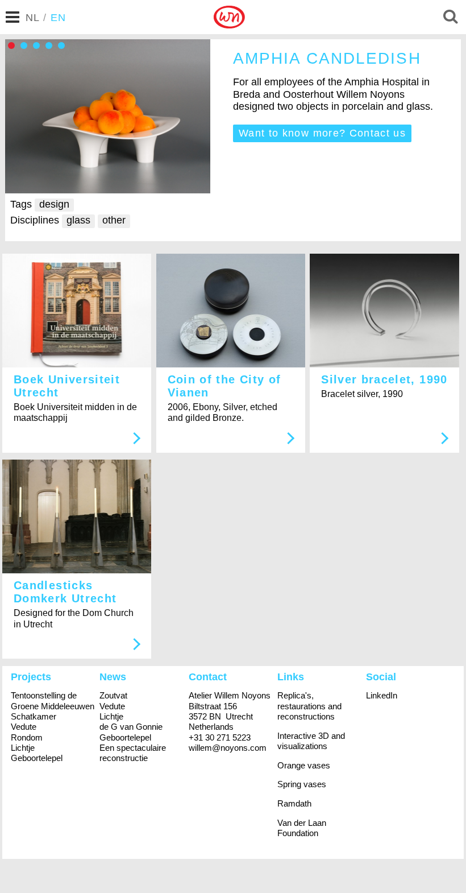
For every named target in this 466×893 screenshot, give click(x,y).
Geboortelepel (37, 758)
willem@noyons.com (228, 748)
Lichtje (23, 748)
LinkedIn (381, 695)
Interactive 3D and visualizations (311, 741)
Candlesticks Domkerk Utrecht (65, 592)
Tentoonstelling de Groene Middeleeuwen (52, 700)
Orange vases (303, 765)
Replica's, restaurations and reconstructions (309, 706)
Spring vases (301, 784)
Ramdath (294, 803)
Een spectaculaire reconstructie (132, 753)
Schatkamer (33, 716)
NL (33, 17)
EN (58, 17)
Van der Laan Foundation (301, 828)
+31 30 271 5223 (220, 737)
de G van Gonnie (131, 726)
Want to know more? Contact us (322, 133)
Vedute (23, 726)
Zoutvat (113, 695)
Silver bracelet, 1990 (384, 379)
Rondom (27, 737)
